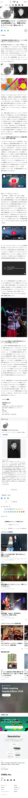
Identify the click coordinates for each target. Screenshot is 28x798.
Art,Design (7, 762)
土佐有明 (3, 35)
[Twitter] (10, 5)
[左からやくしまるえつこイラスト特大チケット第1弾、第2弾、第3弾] (14, 79)
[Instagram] (13, 5)
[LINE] (22, 5)
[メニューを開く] (26, 2)
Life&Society (4, 764)
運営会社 (15, 785)
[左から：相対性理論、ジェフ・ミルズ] (14, 64)
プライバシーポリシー (5, 791)
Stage (19, 762)
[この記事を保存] (25, 30)
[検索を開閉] (24, 2)
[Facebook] (16, 5)
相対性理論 (5, 434)
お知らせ (2, 789)
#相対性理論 (4, 495)
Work (9, 764)
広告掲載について (17, 787)
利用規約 (15, 791)
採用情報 (2, 787)
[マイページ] (2, 2)
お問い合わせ (16, 789)
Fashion (17, 764)
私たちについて (3, 785)
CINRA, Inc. (6, 774)
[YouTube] (19, 5)
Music (6, 528)
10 (23, 511)
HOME (2, 528)
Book (23, 762)
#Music (9, 495)
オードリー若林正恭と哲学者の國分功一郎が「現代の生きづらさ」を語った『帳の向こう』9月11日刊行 (12, 673)
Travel (13, 764)
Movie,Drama (14, 762)
